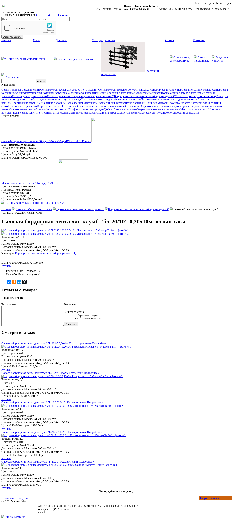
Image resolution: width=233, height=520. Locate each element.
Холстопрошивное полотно (182, 112)
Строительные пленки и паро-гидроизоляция (169, 106)
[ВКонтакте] (9, 282)
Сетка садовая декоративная (29, 96)
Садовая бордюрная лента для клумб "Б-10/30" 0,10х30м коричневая (43, 402)
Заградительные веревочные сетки (158, 109)
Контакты (199, 40)
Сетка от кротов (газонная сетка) (195, 96)
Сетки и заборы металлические (26, 58)
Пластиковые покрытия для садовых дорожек (169, 99)
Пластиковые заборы (25, 102)
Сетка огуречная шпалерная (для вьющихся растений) (80, 96)
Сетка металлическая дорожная (200, 89)
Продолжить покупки (15, 498)
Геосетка (56, 106)
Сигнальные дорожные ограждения (60, 102)
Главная (6, 209)
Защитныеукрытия (220, 59)
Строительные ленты (22, 109)
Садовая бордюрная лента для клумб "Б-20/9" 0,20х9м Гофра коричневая (46, 343)
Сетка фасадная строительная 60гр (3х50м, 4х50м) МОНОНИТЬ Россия (46, 141)
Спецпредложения (103, 40)
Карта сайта (8, 507)
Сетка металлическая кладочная (161, 89)
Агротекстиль (134, 112)
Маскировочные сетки (194, 109)
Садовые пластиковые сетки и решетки (80, 209)
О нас (36, 40)
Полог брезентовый (84, 112)
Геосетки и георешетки (22, 106)
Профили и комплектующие (86, 109)
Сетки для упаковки (156, 102)
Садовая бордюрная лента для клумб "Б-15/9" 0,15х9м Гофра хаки (42, 372)
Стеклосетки (133, 106)
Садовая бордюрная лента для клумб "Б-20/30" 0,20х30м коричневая (43, 432)
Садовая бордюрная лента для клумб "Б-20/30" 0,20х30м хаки (39, 461)
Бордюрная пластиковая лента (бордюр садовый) (144, 96)
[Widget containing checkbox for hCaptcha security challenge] (28, 28)
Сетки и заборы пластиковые (75, 59)
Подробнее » (100, 343)
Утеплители (205, 106)
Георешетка (44, 106)
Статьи (169, 40)
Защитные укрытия (39, 112)
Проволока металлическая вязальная (75, 92)
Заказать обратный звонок (52, 15)
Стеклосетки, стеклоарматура (180, 59)
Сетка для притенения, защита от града (56, 99)
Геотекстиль (69, 106)
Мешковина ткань (154, 112)
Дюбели (109, 109)
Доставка (61, 40)
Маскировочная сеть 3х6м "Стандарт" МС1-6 (29, 183)
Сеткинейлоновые (201, 59)
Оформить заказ (209, 498)
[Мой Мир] (19, 282)
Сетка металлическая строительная (120, 89)
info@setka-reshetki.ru (145, 6)
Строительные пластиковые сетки (156, 92)
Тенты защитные (61, 112)
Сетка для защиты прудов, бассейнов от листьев (111, 99)
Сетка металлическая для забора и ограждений (69, 89)
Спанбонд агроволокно (111, 112)
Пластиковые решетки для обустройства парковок (113, 102)
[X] (24, 282)
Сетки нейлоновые (125, 109)
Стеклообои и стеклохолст (51, 109)
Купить (6, 265)
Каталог (6, 40)
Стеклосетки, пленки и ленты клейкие (101, 106)
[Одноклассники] (14, 282)
